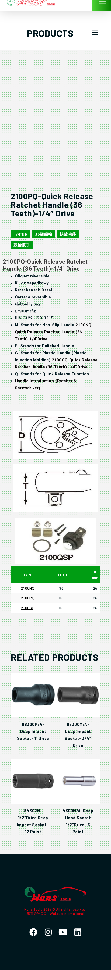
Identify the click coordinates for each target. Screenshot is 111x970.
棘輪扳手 (21, 244)
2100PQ (27, 598)
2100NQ (27, 588)
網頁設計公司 (37, 914)
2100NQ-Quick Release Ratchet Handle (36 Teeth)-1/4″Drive (54, 332)
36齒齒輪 (44, 234)
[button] (95, 32)
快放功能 (68, 234)
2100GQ (27, 608)
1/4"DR (20, 234)
